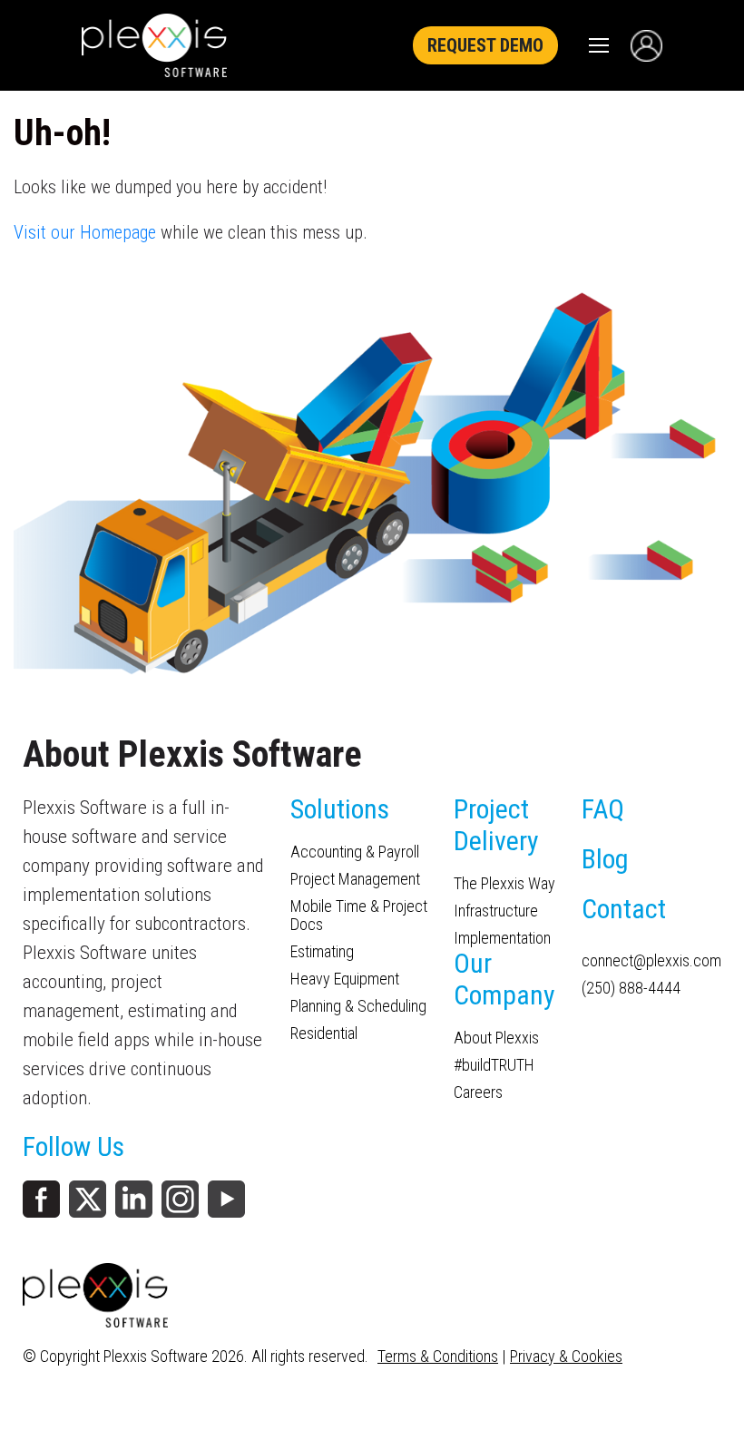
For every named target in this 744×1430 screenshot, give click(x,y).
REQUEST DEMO (485, 45)
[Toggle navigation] (598, 45)
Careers (478, 1092)
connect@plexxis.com (651, 961)
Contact (624, 909)
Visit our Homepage (85, 232)
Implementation (502, 938)
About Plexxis (496, 1038)
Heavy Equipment (344, 979)
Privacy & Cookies (566, 1356)
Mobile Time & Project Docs (358, 915)
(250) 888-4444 (631, 988)
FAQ (603, 809)
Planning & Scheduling (358, 1006)
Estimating (322, 952)
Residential (323, 1033)
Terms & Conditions (437, 1356)
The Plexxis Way (504, 884)
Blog (605, 859)
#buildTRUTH (494, 1065)
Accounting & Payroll (354, 852)
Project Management (355, 879)
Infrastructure (496, 911)
